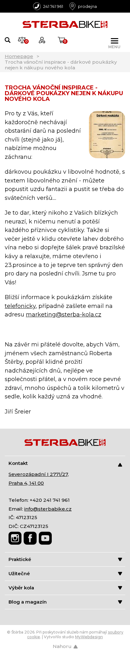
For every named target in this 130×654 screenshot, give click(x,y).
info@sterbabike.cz (48, 509)
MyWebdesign (89, 636)
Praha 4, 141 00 (26, 483)
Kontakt (18, 463)
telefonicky (20, 306)
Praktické (20, 559)
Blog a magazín (28, 602)
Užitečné (19, 573)
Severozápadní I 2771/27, (39, 474)
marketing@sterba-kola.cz (63, 314)
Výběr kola (21, 588)
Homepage (19, 56)
